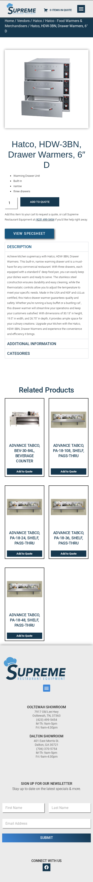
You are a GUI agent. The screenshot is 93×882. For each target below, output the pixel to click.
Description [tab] (19, 246)
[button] (81, 9)
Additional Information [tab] (31, 343)
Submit (46, 838)
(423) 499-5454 (45, 219)
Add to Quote (40, 201)
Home (9, 21)
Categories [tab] (18, 353)
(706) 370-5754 (46, 749)
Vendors (23, 21)
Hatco (37, 21)
